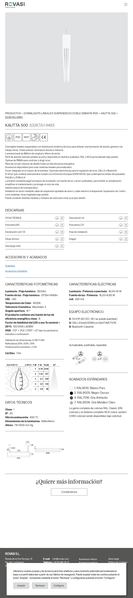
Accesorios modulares (16, 271)
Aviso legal (113, 559)
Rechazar (40, 585)
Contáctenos (69, 492)
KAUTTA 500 (108, 113)
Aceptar (21, 585)
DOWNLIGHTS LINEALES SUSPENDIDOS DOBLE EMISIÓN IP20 (61, 113)
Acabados (10, 266)
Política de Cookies (117, 562)
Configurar (59, 585)
